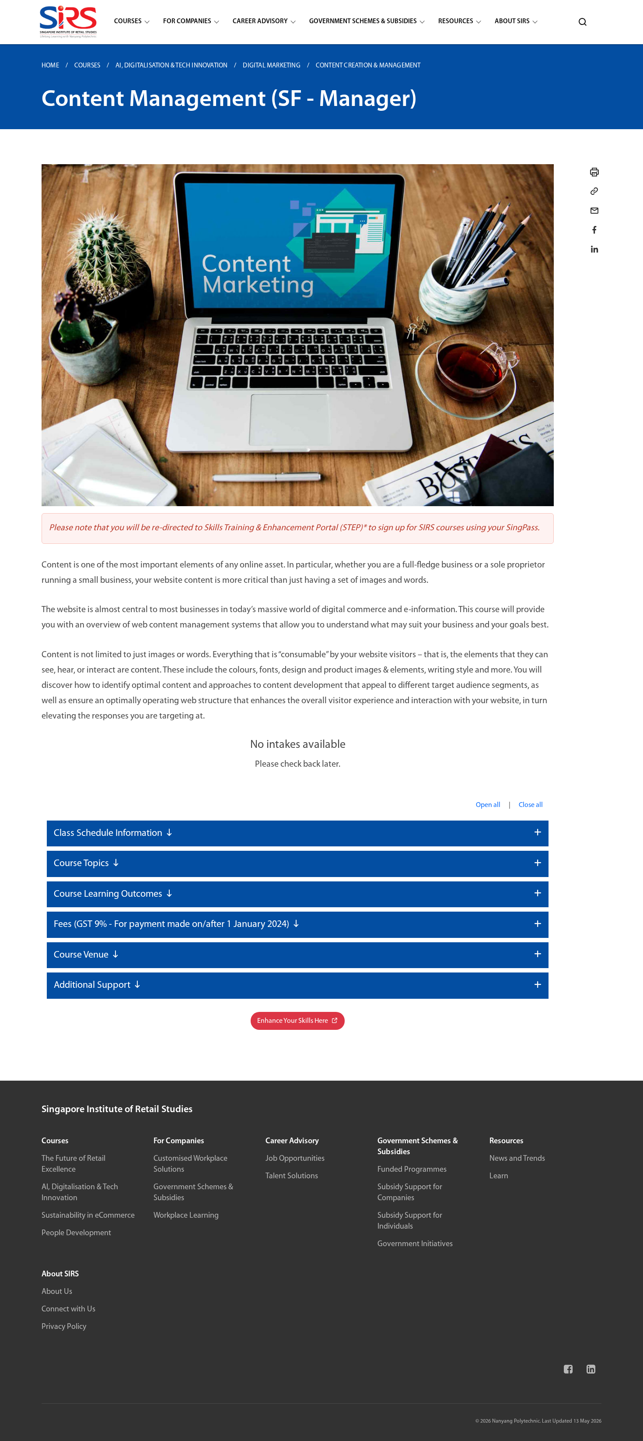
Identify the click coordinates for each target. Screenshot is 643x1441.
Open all (488, 805)
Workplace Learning (186, 1216)
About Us (57, 1292)
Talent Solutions (292, 1176)
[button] (298, 834)
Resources (455, 21)
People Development (76, 1233)
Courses (128, 21)
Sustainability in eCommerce (88, 1216)
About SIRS (512, 21)
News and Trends (517, 1159)
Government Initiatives (415, 1244)
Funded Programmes (412, 1170)
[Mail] (594, 210)
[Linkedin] (590, 1373)
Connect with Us (68, 1310)
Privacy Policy (64, 1327)
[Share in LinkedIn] (594, 249)
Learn (498, 1176)
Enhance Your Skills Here (293, 1021)
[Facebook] (567, 1373)
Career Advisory (260, 21)
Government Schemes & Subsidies (363, 21)
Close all (531, 805)
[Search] (582, 22)
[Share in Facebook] (594, 230)
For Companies (187, 21)
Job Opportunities (295, 1159)
